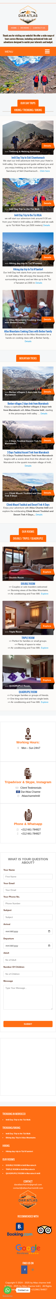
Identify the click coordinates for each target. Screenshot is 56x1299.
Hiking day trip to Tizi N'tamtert (28, 269)
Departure (8, 938)
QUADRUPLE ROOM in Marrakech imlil (23, 1173)
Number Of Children (13, 967)
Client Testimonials (30, 787)
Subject (7, 910)
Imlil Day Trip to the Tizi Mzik (28, 215)
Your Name (9, 870)
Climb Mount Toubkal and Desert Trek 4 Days (28, 504)
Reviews (25, 28)
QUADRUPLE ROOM (28, 691)
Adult (6, 953)
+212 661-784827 (31, 833)
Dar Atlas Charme (30, 792)
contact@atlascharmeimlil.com (28, 1188)
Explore (47, 572)
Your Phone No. (11, 896)
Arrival (6, 924)
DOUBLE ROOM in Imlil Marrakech (21, 1165)
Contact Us (39, 28)
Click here (45, 171)
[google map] (28, 1067)
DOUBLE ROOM (28, 583)
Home (14, 28)
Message (8, 981)
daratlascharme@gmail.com (28, 1184)
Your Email (9, 883)
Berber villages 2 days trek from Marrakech (28, 403)
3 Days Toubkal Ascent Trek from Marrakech (28, 452)
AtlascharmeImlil (30, 796)
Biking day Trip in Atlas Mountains (21, 1138)
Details (47, 145)
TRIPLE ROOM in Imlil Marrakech (20, 1169)
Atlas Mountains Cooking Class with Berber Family (28, 331)
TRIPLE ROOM (28, 637)
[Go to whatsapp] (7, 1290)
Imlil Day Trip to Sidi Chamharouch (28, 157)
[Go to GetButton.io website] (7, 1296)
